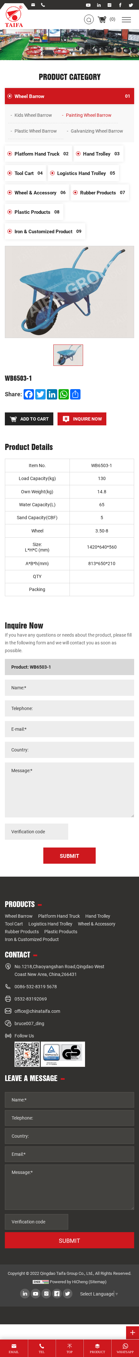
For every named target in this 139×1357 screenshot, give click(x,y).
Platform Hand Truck (42, 153)
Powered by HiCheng (69, 1282)
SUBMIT (69, 1240)
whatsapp (125, 1352)
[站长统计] (41, 1282)
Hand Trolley (101, 153)
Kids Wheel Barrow (33, 115)
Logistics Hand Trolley (86, 173)
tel (42, 1352)
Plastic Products (37, 212)
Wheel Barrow (72, 96)
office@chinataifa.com (37, 1011)
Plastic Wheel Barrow (36, 131)
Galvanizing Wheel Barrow (97, 131)
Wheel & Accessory (40, 192)
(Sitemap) (98, 1282)
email (14, 1352)
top (70, 1352)
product (97, 1352)
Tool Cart (29, 173)
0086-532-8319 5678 (36, 986)
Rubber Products (102, 192)
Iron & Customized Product (48, 231)
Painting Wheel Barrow (89, 115)
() (112, 19)
